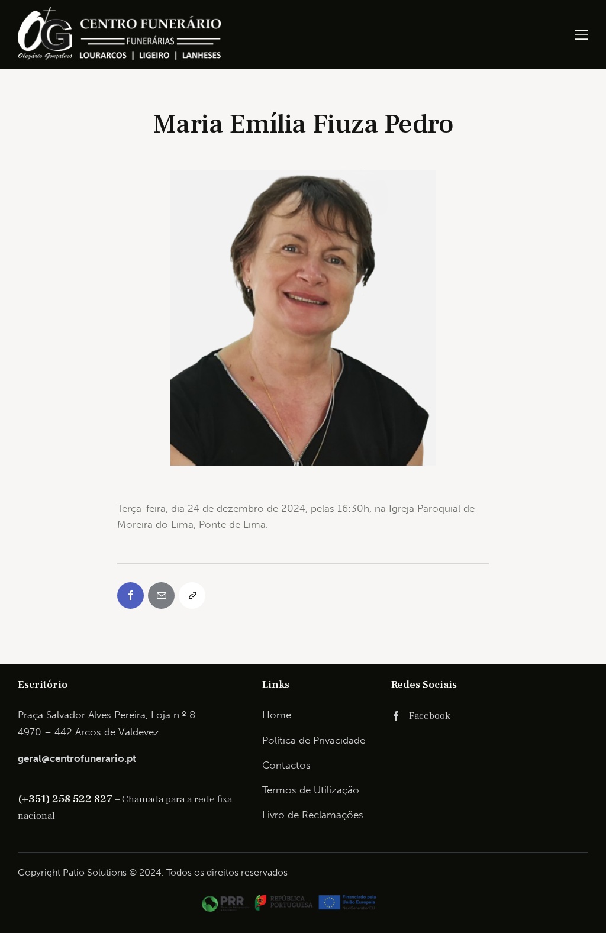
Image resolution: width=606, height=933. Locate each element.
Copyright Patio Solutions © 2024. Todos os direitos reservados (153, 872)
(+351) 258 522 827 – (70, 799)
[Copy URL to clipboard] (192, 595)
